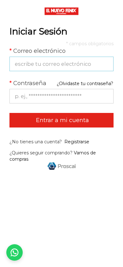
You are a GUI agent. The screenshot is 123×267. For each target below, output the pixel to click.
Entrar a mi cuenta (61, 120)
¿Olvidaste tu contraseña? (85, 83)
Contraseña (27, 83)
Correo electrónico (37, 50)
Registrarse (76, 142)
